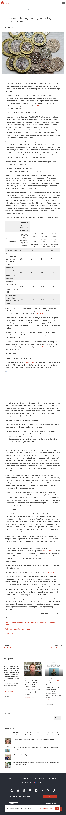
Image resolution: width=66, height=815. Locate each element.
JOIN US (6, 786)
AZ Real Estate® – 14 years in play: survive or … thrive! (29, 755)
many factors (47, 551)
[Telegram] (36, 790)
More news (9, 633)
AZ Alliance (26, 782)
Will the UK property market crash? (18, 629)
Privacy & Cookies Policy (17, 800)
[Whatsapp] (42, 790)
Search (7, 714)
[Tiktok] (54, 790)
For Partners (52, 778)
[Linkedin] (24, 790)
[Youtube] (30, 790)
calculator (39, 313)
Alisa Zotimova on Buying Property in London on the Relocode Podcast (31, 683)
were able (40, 347)
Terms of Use (13, 802)
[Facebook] (12, 790)
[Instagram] (18, 790)
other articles (29, 362)
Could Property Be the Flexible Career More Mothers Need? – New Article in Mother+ (53, 686)
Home (5, 9)
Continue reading (8, 691)
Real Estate (12, 9)
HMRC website (40, 106)
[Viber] (48, 790)
